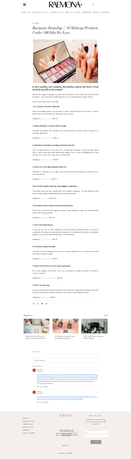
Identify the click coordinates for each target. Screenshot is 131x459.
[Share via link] (46, 303)
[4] (70, 415)
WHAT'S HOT (26, 418)
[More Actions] (97, 370)
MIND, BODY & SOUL (29, 421)
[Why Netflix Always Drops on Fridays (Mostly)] (94, 326)
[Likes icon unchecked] (38, 387)
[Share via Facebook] (33, 303)
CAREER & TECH (28, 424)
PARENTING (26, 430)
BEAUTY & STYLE (28, 427)
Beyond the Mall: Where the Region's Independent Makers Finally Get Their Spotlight (36, 337)
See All (105, 315)
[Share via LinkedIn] (42, 303)
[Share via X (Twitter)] (38, 303)
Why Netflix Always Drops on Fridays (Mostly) (93, 337)
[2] (61, 415)
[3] (67, 415)
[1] (64, 415)
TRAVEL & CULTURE (29, 433)
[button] (24, 4)
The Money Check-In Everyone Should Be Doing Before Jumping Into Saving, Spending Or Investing (65, 338)
